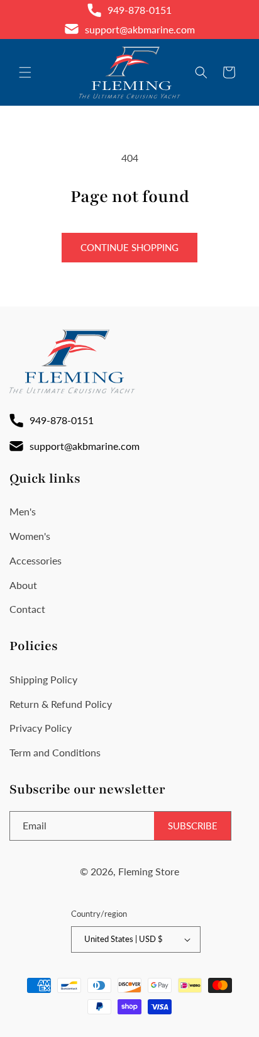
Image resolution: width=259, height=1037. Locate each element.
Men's (22, 511)
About (23, 585)
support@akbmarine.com (140, 29)
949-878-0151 (139, 10)
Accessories (35, 560)
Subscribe (193, 825)
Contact (27, 609)
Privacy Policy (40, 728)
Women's (29, 536)
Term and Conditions (55, 752)
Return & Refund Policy (60, 704)
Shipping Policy (43, 679)
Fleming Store (148, 871)
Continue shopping (129, 247)
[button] (25, 72)
